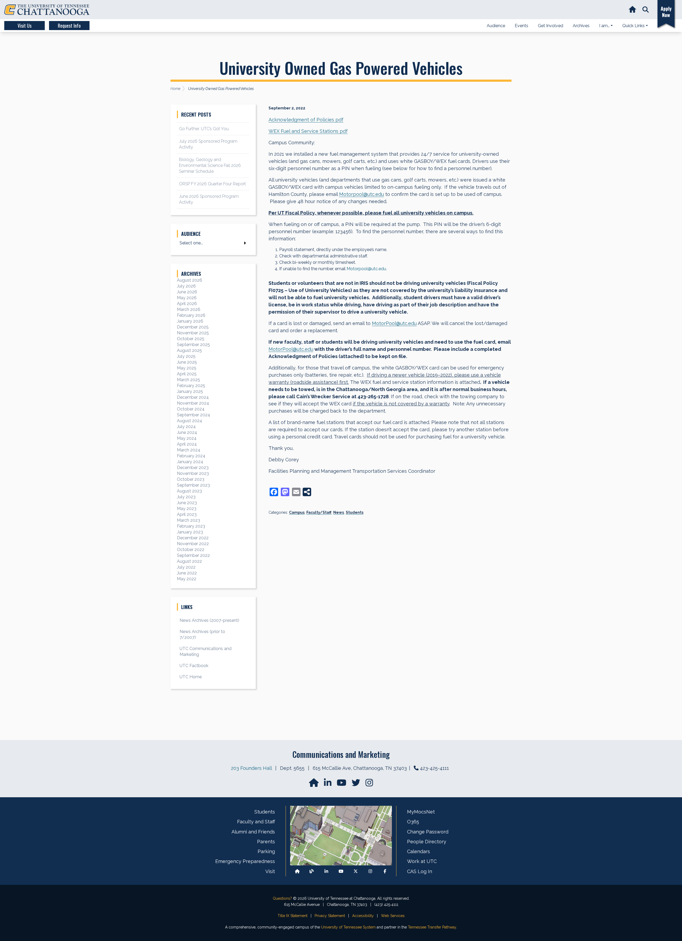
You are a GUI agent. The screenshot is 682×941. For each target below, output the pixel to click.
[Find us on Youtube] (341, 871)
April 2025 (187, 373)
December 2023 (193, 467)
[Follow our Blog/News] (312, 871)
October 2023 (190, 479)
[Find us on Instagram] (369, 784)
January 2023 (190, 532)
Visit (270, 871)
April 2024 (187, 444)
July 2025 (186, 356)
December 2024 (193, 397)
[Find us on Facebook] (385, 871)
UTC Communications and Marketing (206, 651)
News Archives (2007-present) (209, 620)
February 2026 (191, 315)
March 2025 (188, 379)
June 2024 (187, 432)
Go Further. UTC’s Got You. (204, 128)
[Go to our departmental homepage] (314, 784)
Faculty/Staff (318, 512)
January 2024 (190, 461)
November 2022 (193, 543)
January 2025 (190, 391)
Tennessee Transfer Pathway (432, 927)
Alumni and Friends (253, 832)
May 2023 (186, 508)
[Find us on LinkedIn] (328, 784)
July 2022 (186, 567)
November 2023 (193, 473)
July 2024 (186, 426)
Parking (266, 851)
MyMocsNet (421, 812)
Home (175, 89)
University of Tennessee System (348, 927)
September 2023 (193, 485)
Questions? (282, 898)
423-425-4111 (434, 768)
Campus (297, 512)
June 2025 (187, 362)
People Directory (426, 841)
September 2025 (193, 344)
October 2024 (191, 409)
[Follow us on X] (356, 871)
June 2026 (187, 291)
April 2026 (187, 303)
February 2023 (191, 526)
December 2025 (193, 327)
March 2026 (188, 309)
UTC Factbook (194, 665)
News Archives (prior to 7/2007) (202, 634)
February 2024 (191, 455)
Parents (266, 841)
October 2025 (190, 338)
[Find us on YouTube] (342, 784)
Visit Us (24, 25)
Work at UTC (422, 861)
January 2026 (190, 321)
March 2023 (188, 520)
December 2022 (193, 537)
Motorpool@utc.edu (361, 194)
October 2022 (190, 549)
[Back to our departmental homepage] (297, 871)
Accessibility (363, 916)
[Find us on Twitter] (356, 784)
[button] (645, 9)
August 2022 (189, 561)
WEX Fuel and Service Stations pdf (308, 131)
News (338, 512)
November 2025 (193, 332)
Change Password (427, 832)
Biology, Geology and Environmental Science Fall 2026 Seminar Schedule (210, 165)
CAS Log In (419, 871)
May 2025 (186, 368)
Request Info (69, 25)
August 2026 (189, 280)
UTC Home (191, 676)
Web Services (393, 916)
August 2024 (189, 420)
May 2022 (186, 578)
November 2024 (193, 403)
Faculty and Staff (256, 821)
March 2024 (188, 450)
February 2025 (191, 385)
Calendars (418, 851)
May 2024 (187, 438)
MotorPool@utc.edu (394, 323)
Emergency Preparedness (245, 861)
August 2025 (189, 350)
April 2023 (187, 514)
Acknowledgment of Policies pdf (306, 119)
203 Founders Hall (251, 768)
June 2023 (187, 502)
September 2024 (193, 414)
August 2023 (189, 491)
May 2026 (187, 297)
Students (354, 512)
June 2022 (187, 573)
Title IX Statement (292, 916)
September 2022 (193, 555)
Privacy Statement (330, 916)
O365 (413, 821)
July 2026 (186, 286)
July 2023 (186, 496)
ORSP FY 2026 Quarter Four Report (212, 183)
